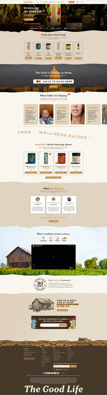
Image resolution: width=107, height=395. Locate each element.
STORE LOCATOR (62, 310)
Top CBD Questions (71, 354)
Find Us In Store (70, 352)
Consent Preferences (68, 375)
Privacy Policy (41, 375)
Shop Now (29, 19)
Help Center (70, 356)
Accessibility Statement (55, 375)
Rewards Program (56, 354)
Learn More (53, 221)
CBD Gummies (44, 356)
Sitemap (62, 375)
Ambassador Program (57, 356)
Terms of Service (48, 375)
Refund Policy (29, 375)
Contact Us (70, 358)
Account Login (70, 350)
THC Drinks (44, 354)
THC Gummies (44, 352)
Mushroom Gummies (46, 361)
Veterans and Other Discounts (58, 352)
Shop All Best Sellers (53, 177)
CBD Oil (43, 363)
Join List (62, 325)
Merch (43, 365)
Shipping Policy (35, 375)
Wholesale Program (57, 358)
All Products (44, 350)
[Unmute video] (40, 105)
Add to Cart (31, 172)
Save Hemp (53, 86)
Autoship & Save (56, 350)
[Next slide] (76, 204)
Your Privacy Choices (76, 375)
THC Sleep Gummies (45, 358)
